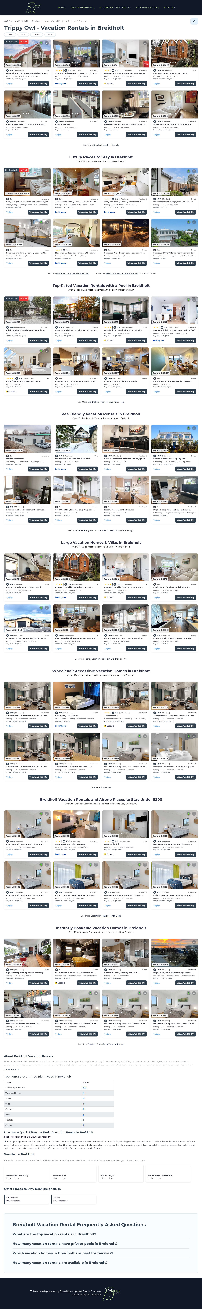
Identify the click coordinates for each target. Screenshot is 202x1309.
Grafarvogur (19, 515)
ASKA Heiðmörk (112, 844)
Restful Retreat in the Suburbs (119, 510)
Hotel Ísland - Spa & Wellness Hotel (23, 381)
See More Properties (101, 787)
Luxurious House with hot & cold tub (73, 459)
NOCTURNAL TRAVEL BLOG (115, 7)
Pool (6, 1137)
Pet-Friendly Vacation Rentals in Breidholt (98, 530)
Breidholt (18, 258)
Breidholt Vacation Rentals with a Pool (106, 402)
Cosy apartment (63, 124)
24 (84, 1098)
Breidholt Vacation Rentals (106, 145)
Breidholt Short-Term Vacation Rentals (106, 1044)
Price (23, 35)
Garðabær (67, 258)
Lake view (30, 1137)
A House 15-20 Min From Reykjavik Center (26, 638)
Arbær (66, 130)
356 (84, 1087)
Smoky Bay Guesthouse (66, 716)
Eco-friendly (44, 1137)
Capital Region (11, 79)
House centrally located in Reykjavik (23, 587)
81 (84, 1093)
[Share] (194, 21)
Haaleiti (18, 207)
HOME (61, 7)
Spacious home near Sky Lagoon (169, 459)
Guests (36, 35)
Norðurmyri (68, 387)
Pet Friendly (17, 1137)
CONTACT (169, 7)
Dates (10, 35)
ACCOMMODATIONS (147, 7)
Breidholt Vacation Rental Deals (106, 916)
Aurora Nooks (111, 716)
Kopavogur (68, 79)
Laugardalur (68, 207)
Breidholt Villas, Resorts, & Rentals (122, 273)
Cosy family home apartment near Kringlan (27, 202)
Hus (163, 258)
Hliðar (17, 130)
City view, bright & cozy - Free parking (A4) (174, 330)
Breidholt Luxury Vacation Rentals (72, 273)
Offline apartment (15, 459)
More (50, 35)
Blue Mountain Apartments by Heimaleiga (124, 73)
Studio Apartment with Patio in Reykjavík (124, 459)
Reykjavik (22, 79)
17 (84, 1104)
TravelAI (64, 1291)
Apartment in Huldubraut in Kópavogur (172, 124)
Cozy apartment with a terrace (70, 844)
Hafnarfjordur (167, 978)
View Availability (38, 83)
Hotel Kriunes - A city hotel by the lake (123, 330)
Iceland (156, 387)
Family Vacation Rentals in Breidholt (102, 659)
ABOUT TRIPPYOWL (82, 7)
